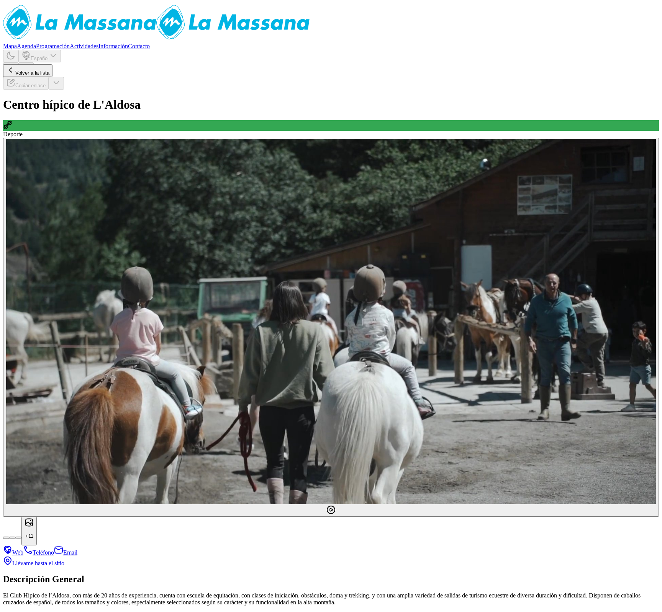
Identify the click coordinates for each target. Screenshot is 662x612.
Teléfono (43, 552)
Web (17, 552)
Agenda (26, 46)
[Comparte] (56, 83)
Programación (53, 46)
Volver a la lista (32, 73)
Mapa (10, 46)
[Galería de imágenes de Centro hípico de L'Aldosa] (331, 327)
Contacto (139, 46)
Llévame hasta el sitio (38, 563)
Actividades (84, 46)
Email (70, 552)
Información (113, 46)
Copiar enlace (30, 85)
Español (40, 58)
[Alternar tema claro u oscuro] (10, 56)
